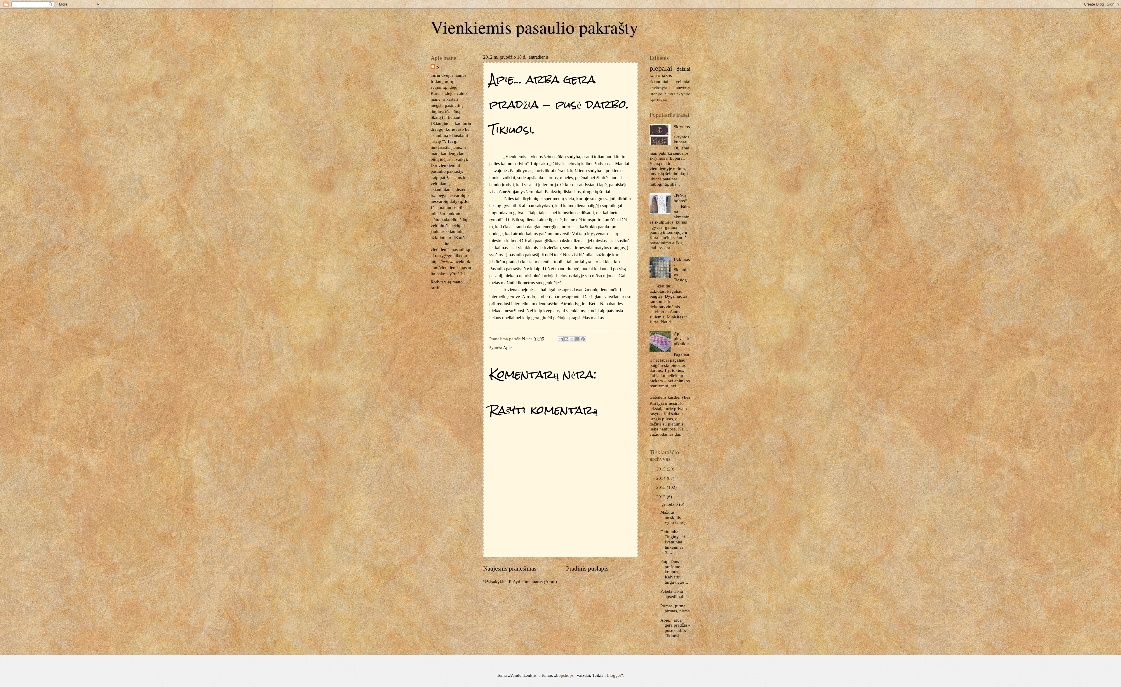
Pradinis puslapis (587, 568)
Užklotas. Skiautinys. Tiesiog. (682, 270)
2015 (661, 469)
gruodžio (670, 504)
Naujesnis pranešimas (509, 568)
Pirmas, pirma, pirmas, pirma (675, 608)
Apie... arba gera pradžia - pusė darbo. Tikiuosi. (675, 628)
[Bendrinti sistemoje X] (572, 339)
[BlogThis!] (566, 339)
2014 (661, 478)
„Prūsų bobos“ (680, 198)
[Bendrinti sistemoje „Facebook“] (577, 339)
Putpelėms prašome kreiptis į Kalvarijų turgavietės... (674, 572)
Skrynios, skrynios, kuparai (682, 134)
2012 (661, 496)
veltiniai (683, 81)
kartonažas (661, 75)
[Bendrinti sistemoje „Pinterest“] (583, 339)
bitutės (669, 94)
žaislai (683, 69)
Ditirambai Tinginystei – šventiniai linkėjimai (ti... (674, 542)
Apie (507, 347)
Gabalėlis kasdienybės (670, 397)
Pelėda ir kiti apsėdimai (671, 594)
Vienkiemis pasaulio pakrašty (534, 27)
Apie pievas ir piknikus (682, 338)
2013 (661, 487)
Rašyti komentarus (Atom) (533, 581)
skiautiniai (659, 81)
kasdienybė (659, 88)
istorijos (656, 94)
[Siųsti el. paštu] (561, 339)
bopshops (565, 675)
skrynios (683, 94)
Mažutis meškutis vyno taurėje (673, 517)
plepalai (661, 68)
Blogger (614, 675)
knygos (662, 100)
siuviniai (683, 88)
